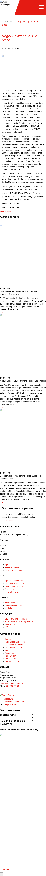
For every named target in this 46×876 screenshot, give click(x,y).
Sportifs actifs (11, 564)
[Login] (45, 710)
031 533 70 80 (12, 686)
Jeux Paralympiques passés (17, 619)
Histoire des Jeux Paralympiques (19, 622)
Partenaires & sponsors (15, 642)
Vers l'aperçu (5, 211)
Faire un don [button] (8, 520)
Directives (9, 589)
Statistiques (10, 624)
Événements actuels (14, 603)
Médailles (9, 608)
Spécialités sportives (14, 581)
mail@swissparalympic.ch (11, 683)
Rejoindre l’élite (12, 592)
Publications (10, 659)
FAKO (7, 650)
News (10, 21)
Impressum (8, 699)
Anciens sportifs (12, 567)
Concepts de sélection (14, 584)
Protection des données (13, 702)
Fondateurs (10, 653)
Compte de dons (10, 705)
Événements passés (14, 605)
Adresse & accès (12, 661)
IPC (6, 627)
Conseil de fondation (14, 645)
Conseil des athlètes (14, 647)
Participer (5, 869)
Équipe (8, 639)
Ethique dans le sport (14, 586)
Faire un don (10, 656)
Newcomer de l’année (14, 570)
